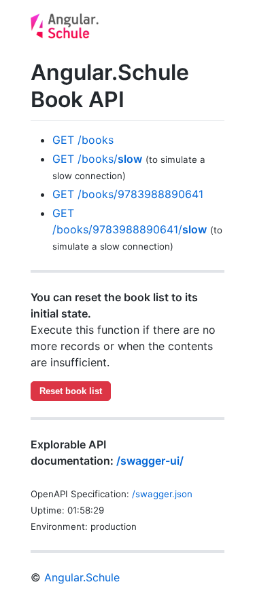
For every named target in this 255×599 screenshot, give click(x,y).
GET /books (83, 140)
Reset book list (70, 391)
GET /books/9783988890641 (127, 194)
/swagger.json (162, 493)
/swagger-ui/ (150, 460)
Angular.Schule (82, 577)
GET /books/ (97, 159)
